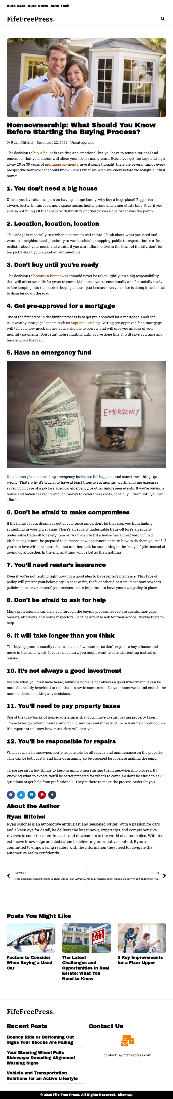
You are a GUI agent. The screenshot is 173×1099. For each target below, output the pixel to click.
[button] (162, 18)
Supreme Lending (85, 322)
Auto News (38, 6)
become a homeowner (51, 276)
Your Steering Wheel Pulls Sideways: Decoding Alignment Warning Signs (41, 1057)
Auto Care (16, 6)
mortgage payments (61, 164)
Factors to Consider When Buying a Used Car (29, 962)
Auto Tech (59, 6)
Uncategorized (82, 142)
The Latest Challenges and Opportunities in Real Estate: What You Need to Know (85, 968)
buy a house (43, 153)
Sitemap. (125, 1095)
